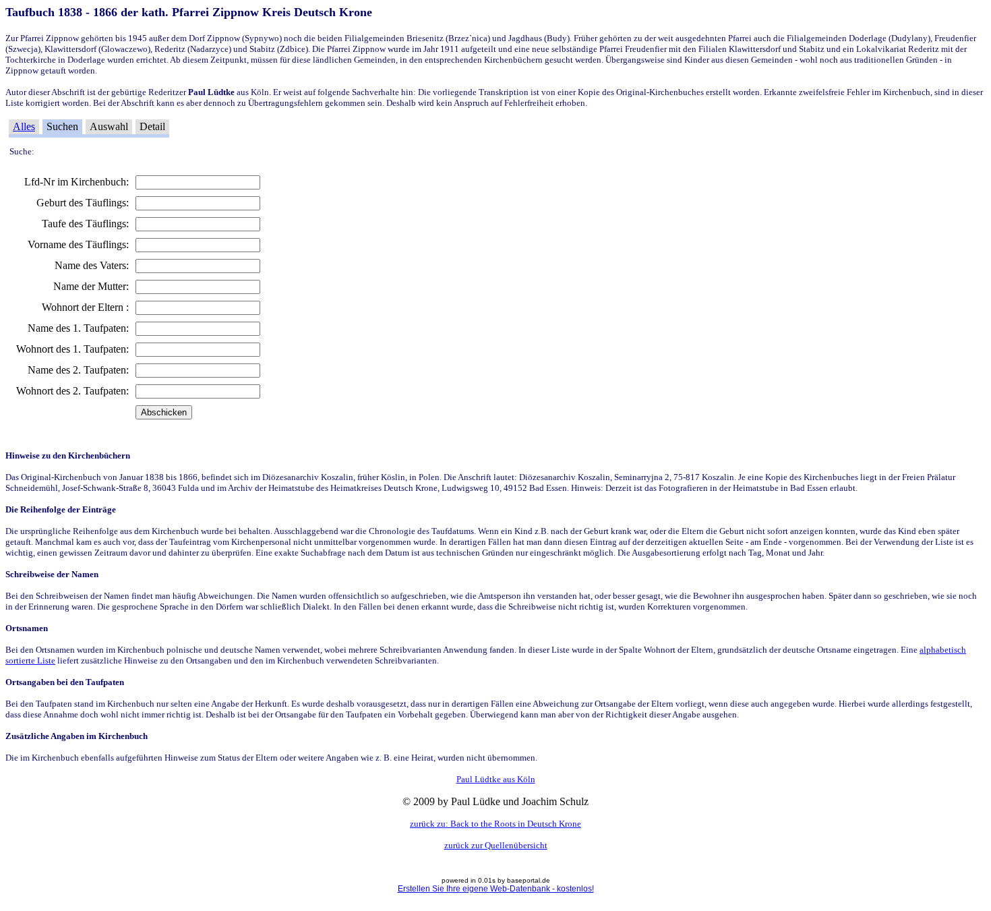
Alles (24, 126)
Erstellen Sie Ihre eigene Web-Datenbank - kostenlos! (496, 888)
